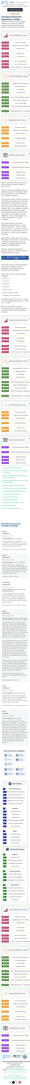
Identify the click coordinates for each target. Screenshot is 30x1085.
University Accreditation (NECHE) (15, 820)
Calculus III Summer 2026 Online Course (15, 488)
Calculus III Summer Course (11, 494)
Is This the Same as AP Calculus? (15, 890)
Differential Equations (20, 86)
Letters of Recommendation (15, 877)
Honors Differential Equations (20, 100)
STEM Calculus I (21, 53)
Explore (15, 831)
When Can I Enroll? (15, 857)
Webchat (20, 6)
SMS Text (25, 6)
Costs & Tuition (15, 866)
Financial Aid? (15, 899)
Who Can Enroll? (15, 843)
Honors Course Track (15, 834)
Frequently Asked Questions (15, 887)
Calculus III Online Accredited (11, 508)
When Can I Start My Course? (15, 860)
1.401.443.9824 (9, 1072)
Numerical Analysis (20, 178)
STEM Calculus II (20, 56)
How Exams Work (15, 826)
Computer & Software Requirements (15, 797)
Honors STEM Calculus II (20, 64)
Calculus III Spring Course (10, 500)
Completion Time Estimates (15, 803)
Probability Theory (20, 92)
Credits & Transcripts (14, 871)
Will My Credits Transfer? (15, 874)
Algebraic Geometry (21, 172)
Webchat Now (17, 1072)
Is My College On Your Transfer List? (15, 880)
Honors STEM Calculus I (21, 61)
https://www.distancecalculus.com (17, 1069)
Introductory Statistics (20, 127)
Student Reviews (15, 837)
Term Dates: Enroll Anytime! (15, 863)
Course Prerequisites (15, 811)
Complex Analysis (20, 175)
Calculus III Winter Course (10, 497)
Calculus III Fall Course (9, 505)
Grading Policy (15, 817)
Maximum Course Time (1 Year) (15, 800)
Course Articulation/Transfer (15, 823)
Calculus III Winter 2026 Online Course (14, 491)
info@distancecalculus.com (8, 6)
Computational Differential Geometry (20, 167)
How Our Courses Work (15, 788)
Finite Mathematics (20, 133)
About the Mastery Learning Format (15, 791)
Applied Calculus (20, 48)
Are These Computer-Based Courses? (15, 893)
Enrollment (15, 854)
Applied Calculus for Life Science (20, 45)
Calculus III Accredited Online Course (14, 485)
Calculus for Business (20, 42)
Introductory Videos (15, 840)
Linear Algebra (20, 89)
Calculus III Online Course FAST (12, 468)
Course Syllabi (15, 814)
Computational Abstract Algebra (20, 162)
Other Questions (15, 885)
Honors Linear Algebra (20, 103)
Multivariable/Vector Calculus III (20, 83)
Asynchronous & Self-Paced (15, 794)
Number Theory (21, 143)
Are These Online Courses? (15, 896)
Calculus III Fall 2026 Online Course (13, 502)
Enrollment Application (15, 9)
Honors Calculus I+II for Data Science (20, 67)
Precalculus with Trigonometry (20, 130)
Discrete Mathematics (20, 138)
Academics (15, 808)
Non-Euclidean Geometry (20, 146)
